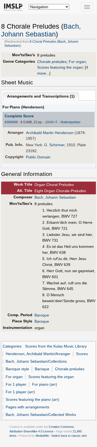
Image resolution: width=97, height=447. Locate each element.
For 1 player (16, 384)
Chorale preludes (52, 61)
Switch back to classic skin (69, 435)
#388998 (11, 122)
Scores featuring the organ (60, 67)
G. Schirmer (54, 145)
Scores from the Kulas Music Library (56, 346)
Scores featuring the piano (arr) (32, 399)
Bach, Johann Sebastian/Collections (36, 361)
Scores (82, 354)
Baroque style (17, 369)
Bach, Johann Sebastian (55, 197)
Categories (12, 346)
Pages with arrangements (27, 407)
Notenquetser (71, 122)
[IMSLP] (14, 7)
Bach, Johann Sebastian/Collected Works (41, 414)
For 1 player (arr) (20, 392)
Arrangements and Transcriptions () (41, 96)
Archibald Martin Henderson (50, 133)
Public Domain (38, 157)
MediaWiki (42, 435)
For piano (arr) (44, 384)
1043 (49, 122)
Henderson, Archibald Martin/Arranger (38, 354)
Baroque (41, 315)
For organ (77, 61)
